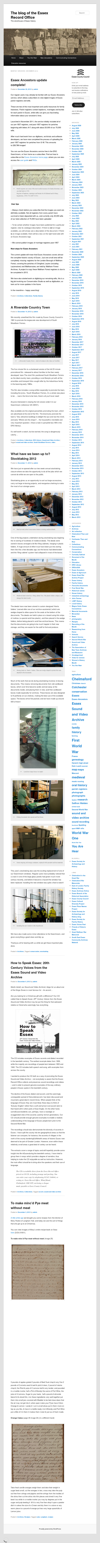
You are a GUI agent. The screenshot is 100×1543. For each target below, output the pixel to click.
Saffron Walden (80, 803)
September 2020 (78, 257)
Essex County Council (80, 898)
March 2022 (76, 226)
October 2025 (77, 151)
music (74, 781)
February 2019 (77, 306)
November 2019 (77, 283)
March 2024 (76, 179)
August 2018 (76, 321)
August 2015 (76, 414)
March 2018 (76, 334)
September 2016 (78, 380)
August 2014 (76, 445)
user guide (24, 160)
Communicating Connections (66, 58)
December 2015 (77, 404)
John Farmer (76, 598)
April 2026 (75, 136)
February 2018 (77, 337)
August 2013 (76, 476)
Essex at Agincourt (79, 572)
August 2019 (76, 290)
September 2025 (78, 154)
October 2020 (77, 254)
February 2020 (77, 275)
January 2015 (77, 432)
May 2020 (75, 267)
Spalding (82, 825)
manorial (84, 766)
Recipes (27, 1517)
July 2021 (75, 244)
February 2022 (77, 228)
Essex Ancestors (78, 570)
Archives (20, 296)
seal (78, 807)
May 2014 (75, 453)
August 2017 (76, 352)
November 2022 (77, 210)
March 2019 (76, 303)
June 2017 (75, 357)
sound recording (80, 821)
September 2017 (78, 350)
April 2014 (75, 455)
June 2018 (75, 326)
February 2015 (77, 429)
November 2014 (77, 437)
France (75, 756)
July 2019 (75, 293)
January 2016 (77, 401)
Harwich (75, 763)
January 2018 (77, 339)
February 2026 (77, 141)
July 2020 (75, 262)
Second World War (79, 639)
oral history (79, 785)
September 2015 (78, 411)
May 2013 (75, 484)
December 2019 (77, 280)
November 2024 (77, 167)
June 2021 (75, 246)
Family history (38, 296)
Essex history (77, 580)
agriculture (76, 674)
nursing (80, 781)
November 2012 (77, 499)
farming (75, 736)
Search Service (77, 637)
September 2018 (78, 319)
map (74, 769)
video (53, 442)
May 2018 (75, 329)
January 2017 (77, 370)
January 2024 (77, 185)
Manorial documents (79, 611)
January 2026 (77, 143)
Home (13, 58)
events (74, 724)
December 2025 (77, 146)
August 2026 (76, 125)
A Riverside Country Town (30, 307)
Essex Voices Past (79, 924)
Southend (75, 825)
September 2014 (78, 442)
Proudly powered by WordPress (50, 1529)
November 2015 (77, 406)
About (21, 58)
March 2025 (76, 161)
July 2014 (75, 447)
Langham (44, 1517)
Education (76, 562)
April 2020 (75, 270)
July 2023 (75, 195)
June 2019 (75, 295)
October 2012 (77, 502)
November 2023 (77, 187)
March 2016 (76, 396)
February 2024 (77, 182)
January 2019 (77, 308)
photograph (77, 792)
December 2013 (77, 466)
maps (81, 769)
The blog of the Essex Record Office (29, 15)
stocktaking (44, 951)
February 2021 (77, 249)
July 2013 (75, 478)
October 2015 (77, 409)
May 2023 (75, 200)
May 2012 (75, 514)
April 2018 (75, 331)
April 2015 (75, 424)
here (12, 1232)
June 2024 (75, 174)
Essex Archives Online (80, 891)
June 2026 (75, 131)
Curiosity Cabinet (78, 554)
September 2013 (78, 473)
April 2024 (75, 177)
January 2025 (77, 164)
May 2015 (75, 422)
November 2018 (77, 314)
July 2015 (75, 417)
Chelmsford (82, 678)
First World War (78, 588)
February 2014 (77, 460)
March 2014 (76, 458)
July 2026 (75, 128)
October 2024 (77, 169)
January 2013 (77, 494)
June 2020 (75, 264)
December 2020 (77, 252)
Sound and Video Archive (51, 440)
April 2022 (75, 223)
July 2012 (75, 509)
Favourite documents (80, 585)
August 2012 (76, 507)
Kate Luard (76, 766)
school (74, 807)
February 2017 (77, 368)
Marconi (75, 773)
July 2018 (75, 324)
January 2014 (77, 463)
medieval (78, 777)
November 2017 (77, 344)
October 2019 (77, 285)
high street (83, 763)
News (74, 616)
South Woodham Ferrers (42, 442)
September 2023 (78, 192)
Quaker (74, 800)
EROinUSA (76, 567)
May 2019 (75, 298)
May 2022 (75, 221)
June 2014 (75, 450)
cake (38, 1517)
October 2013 (77, 471)
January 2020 (77, 277)
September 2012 (78, 504)
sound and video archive (24, 442)
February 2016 (77, 399)
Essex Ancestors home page (36, 157)
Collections (28, 296)
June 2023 (75, 198)
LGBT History (77, 601)
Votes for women (78, 657)
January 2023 (77, 205)
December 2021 (77, 234)
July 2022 (75, 216)
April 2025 (75, 159)
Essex (75, 695)
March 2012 (76, 517)
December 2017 (77, 342)
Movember (76, 614)
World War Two (76, 842)
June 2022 (75, 218)
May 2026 (75, 133)
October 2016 (77, 378)
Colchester (79, 687)
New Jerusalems (46, 58)
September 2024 (78, 172)
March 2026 (76, 138)
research (82, 799)
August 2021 (76, 241)
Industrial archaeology (80, 596)
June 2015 (75, 419)
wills (82, 828)
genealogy (78, 759)
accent (41, 1192)
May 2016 (75, 391)
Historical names (78, 590)
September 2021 (78, 239)
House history (77, 593)
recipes (50, 1517)
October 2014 (77, 440)
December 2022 (77, 208)
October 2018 (77, 316)
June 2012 (75, 512)
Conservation (77, 552)
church (83, 683)
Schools (75, 634)
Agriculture (76, 526)
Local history (77, 603)
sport (74, 828)
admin (36, 89)
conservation (34, 951)
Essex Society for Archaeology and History (78, 864)
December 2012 (77, 496)
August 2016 (76, 383)
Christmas (76, 683)
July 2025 (75, 156)
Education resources (18, 63)
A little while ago (17, 1217)
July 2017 (75, 355)
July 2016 (75, 386)
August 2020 (76, 259)
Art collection (77, 531)
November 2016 (77, 375)
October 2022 (77, 213)
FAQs (34, 160)
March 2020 (76, 272)
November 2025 (77, 149)
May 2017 (75, 360)
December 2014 (77, 435)
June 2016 (75, 388)
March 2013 (76, 489)
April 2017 (75, 362)
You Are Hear (32, 58)
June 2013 (75, 481)
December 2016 (77, 373)
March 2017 (76, 365)
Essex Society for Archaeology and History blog (78, 914)
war (78, 828)
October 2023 (77, 190)
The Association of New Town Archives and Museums (79, 650)
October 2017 (77, 347)
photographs (76, 619)
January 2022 (77, 231)
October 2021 (77, 236)
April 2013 (75, 486)
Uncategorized (77, 655)
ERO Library (37, 440)
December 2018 (77, 311)
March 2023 (76, 203)
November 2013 (77, 468)
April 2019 (75, 301)
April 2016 (75, 393)
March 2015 (76, 427)
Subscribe (78, 105)
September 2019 (78, 288)
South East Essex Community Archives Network (80, 940)
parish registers (79, 788)
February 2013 (77, 491)
